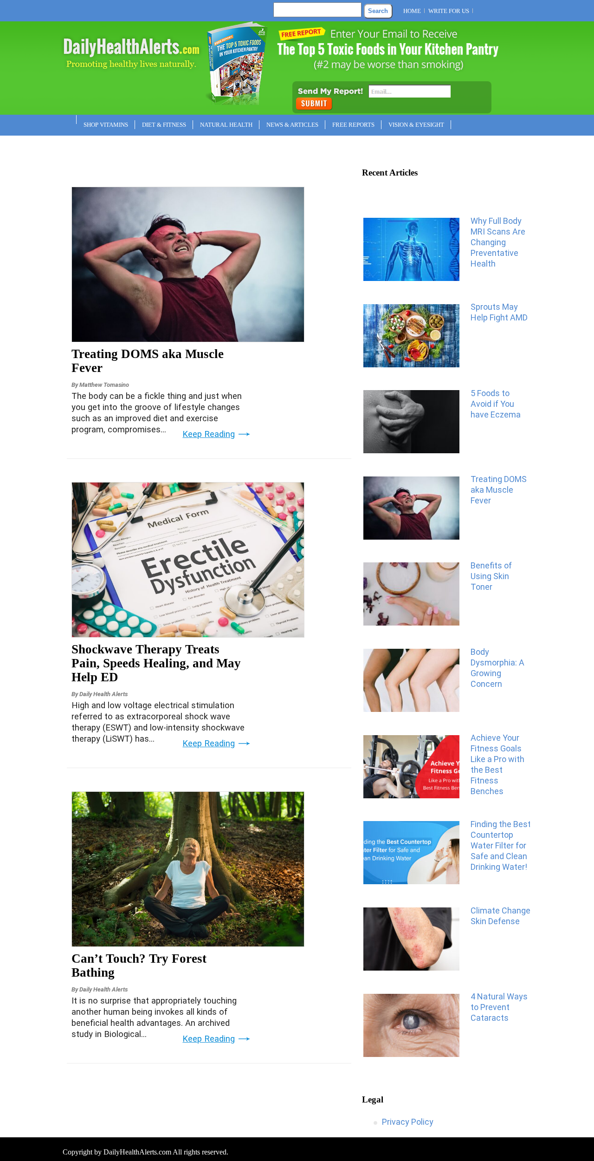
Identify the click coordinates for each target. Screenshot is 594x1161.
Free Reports (353, 124)
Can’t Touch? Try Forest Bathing (139, 965)
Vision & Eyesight (416, 124)
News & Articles (292, 124)
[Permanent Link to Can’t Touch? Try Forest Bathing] (188, 944)
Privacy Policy (407, 1122)
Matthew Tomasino (104, 384)
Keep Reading (208, 434)
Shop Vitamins (106, 124)
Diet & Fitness (164, 124)
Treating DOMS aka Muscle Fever (147, 361)
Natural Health (226, 124)
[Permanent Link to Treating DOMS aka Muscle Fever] (188, 339)
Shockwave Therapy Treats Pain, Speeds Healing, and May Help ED (156, 663)
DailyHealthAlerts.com (137, 1152)
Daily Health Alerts (103, 694)
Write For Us (448, 10)
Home (412, 10)
